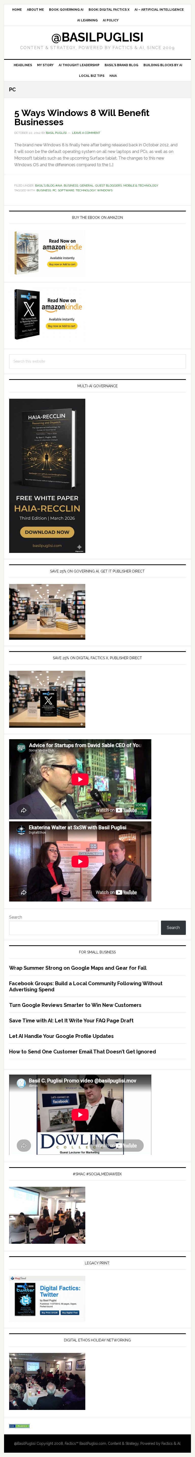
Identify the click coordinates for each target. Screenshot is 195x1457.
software (66, 190)
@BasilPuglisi (97, 37)
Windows (104, 190)
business (44, 190)
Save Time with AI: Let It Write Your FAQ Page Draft (71, 1021)
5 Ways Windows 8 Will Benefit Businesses (82, 117)
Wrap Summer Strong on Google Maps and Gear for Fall (78, 968)
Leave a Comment (86, 133)
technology (85, 190)
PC (54, 190)
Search (15, 917)
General (87, 185)
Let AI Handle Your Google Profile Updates (61, 1036)
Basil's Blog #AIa (48, 185)
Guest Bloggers (108, 185)
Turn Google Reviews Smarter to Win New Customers (75, 1005)
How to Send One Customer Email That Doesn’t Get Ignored (82, 1052)
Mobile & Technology (140, 185)
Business (71, 185)
